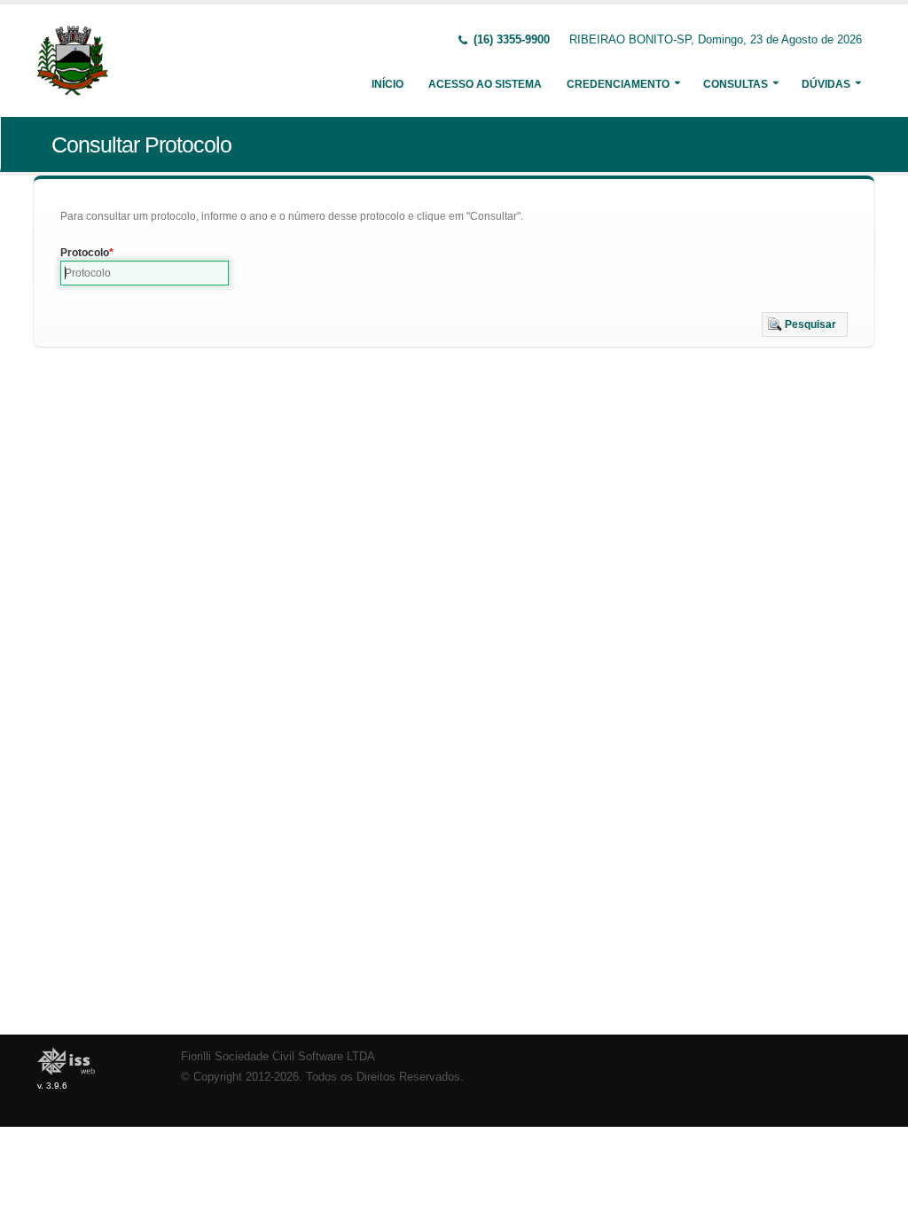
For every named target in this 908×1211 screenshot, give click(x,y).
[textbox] (144, 273)
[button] (805, 324)
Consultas (735, 84)
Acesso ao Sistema (485, 84)
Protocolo (84, 252)
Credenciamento (618, 84)
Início (387, 84)
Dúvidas (826, 84)
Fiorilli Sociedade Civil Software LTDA (278, 1057)
